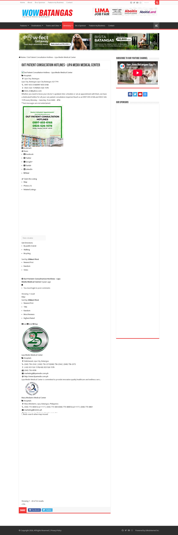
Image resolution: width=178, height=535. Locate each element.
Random (27, 266)
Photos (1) (28, 186)
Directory (67, 26)
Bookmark (27, 148)
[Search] (157, 2)
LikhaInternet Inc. (152, 530)
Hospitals (27, 75)
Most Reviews (29, 314)
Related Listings (30, 189)
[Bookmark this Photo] (22, 285)
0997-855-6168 (42, 85)
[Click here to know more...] (89, 41)
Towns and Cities (52, 26)
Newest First (28, 262)
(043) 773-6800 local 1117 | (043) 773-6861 (76, 407)
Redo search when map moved (35, 414)
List (24, 324)
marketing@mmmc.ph (33, 410)
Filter (23, 297)
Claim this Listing (30, 179)
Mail (27, 173)
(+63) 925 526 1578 (46, 367)
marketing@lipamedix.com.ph (36, 373)
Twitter (28, 158)
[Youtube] (137, 2)
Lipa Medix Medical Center (32, 355)
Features (23, 26)
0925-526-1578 (42, 88)
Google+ (29, 162)
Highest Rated (29, 318)
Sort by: (30, 259)
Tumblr (28, 165)
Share (25, 151)
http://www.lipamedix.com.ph (36, 376)
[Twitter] (134, 2)
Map (25, 182)
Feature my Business (56, 2)
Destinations (36, 26)
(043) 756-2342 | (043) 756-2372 (63, 364)
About (30, 2)
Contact (69, 2)
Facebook (29, 154)
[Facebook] (131, 2)
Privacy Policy (56, 530)
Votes (26, 270)
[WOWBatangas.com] (47, 13)
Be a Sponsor (40, 2)
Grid (30, 324)
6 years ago (46, 282)
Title (25, 307)
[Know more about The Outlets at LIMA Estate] (124, 11)
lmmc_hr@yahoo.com (33, 91)
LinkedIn (28, 169)
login (33, 288)
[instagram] (140, 2)
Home (22, 2)
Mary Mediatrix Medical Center (34, 398)
